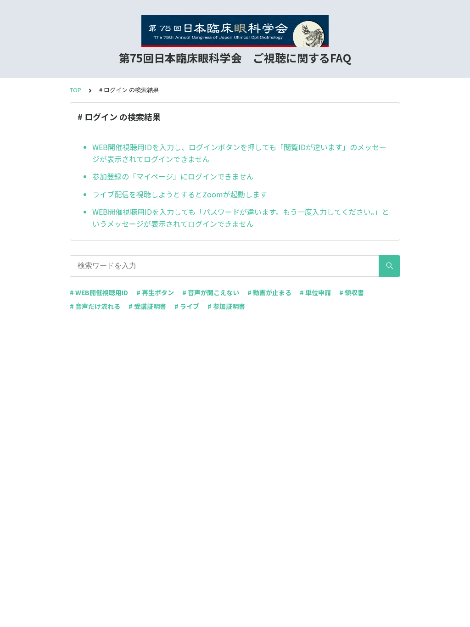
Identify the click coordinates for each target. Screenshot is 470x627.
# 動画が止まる (269, 292)
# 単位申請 (315, 292)
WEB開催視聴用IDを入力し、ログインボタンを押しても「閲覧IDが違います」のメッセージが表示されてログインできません (239, 152)
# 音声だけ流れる (95, 306)
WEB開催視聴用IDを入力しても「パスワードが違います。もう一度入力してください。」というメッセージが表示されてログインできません (240, 217)
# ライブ (186, 306)
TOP (75, 89)
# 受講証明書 (147, 306)
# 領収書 (351, 292)
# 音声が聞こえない (210, 292)
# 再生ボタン (155, 292)
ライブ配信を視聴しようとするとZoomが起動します (179, 194)
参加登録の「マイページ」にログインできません (173, 176)
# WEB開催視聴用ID (99, 292)
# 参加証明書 (226, 306)
